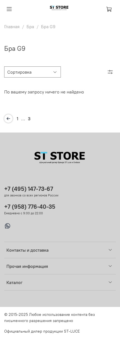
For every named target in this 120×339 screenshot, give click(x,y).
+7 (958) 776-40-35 (29, 206)
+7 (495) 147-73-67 (28, 189)
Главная (12, 26)
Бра (30, 26)
